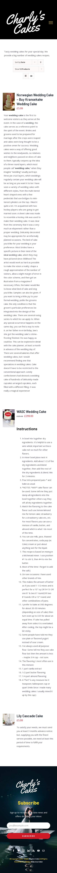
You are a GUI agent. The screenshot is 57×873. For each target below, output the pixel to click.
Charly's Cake (34, 859)
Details (8, 108)
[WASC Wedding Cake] (9, 418)
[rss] (33, 851)
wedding (29, 122)
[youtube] (38, 851)
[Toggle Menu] (50, 22)
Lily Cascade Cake (30, 716)
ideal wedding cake (13, 254)
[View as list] (31, 76)
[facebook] (13, 851)
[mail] (43, 851)
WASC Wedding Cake (31, 412)
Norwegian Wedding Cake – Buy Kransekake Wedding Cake (35, 99)
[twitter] (18, 851)
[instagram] (23, 851)
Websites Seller (37, 862)
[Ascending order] (40, 62)
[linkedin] (28, 851)
